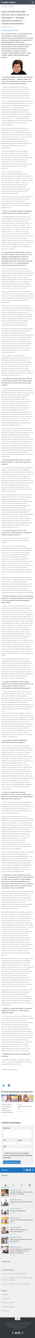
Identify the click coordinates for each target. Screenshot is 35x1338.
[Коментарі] (22, 1185)
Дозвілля (6, 1294)
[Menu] (33, 2)
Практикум (6, 1311)
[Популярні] (5, 1185)
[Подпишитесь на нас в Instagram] (33, 1170)
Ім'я (4, 1140)
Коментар (6, 1128)
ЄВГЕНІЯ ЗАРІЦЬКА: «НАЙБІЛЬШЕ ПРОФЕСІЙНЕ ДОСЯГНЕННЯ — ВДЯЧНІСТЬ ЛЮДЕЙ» (20, 1251)
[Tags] (30, 1185)
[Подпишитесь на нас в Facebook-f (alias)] (24, 1170)
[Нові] (13, 1185)
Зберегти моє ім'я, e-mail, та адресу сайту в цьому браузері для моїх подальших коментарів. (17, 1155)
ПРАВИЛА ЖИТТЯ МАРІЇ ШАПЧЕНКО (21, 1202)
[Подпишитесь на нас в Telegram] (30, 1170)
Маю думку (6, 1298)
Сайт (4, 1146)
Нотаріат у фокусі (7, 6)
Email (20, 1140)
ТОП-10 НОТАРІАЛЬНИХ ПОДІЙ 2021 (25, 1106)
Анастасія (6, 1273)
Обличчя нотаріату (16, 1190)
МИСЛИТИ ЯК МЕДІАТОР (18, 1211)
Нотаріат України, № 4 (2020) (10, 30)
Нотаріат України (8, 2)
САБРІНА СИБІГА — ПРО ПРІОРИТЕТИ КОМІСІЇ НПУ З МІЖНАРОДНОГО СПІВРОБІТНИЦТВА (7, 1108)
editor (5, 27)
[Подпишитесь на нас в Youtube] (27, 1170)
